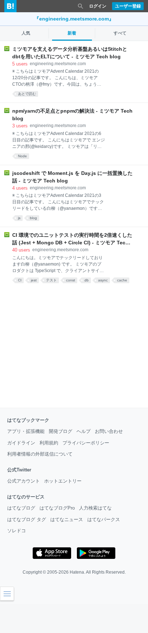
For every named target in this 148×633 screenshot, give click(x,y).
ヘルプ (84, 431)
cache (122, 280)
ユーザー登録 (128, 6)
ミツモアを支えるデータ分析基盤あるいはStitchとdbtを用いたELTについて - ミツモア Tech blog (69, 52)
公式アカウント (23, 481)
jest (34, 280)
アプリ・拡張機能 (26, 431)
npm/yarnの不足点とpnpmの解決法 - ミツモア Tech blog (72, 114)
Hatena (77, 572)
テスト (51, 280)
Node (22, 156)
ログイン (97, 6)
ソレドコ (16, 530)
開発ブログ (60, 431)
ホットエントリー (63, 481)
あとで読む (27, 94)
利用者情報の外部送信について (40, 454)
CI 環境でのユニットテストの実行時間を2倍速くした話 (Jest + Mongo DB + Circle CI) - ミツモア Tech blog (72, 239)
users (20, 64)
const (70, 280)
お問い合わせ (109, 431)
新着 (72, 33)
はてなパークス (103, 519)
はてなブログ (21, 508)
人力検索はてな (95, 508)
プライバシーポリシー (86, 443)
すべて (120, 33)
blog (33, 218)
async (103, 280)
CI (20, 280)
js (19, 218)
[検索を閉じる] (80, 6)
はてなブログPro (57, 508)
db (86, 280)
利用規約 (49, 443)
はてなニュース (66, 519)
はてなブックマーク (28, 420)
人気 (26, 33)
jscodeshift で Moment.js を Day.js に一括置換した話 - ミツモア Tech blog (72, 177)
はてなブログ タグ (26, 519)
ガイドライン (21, 443)
